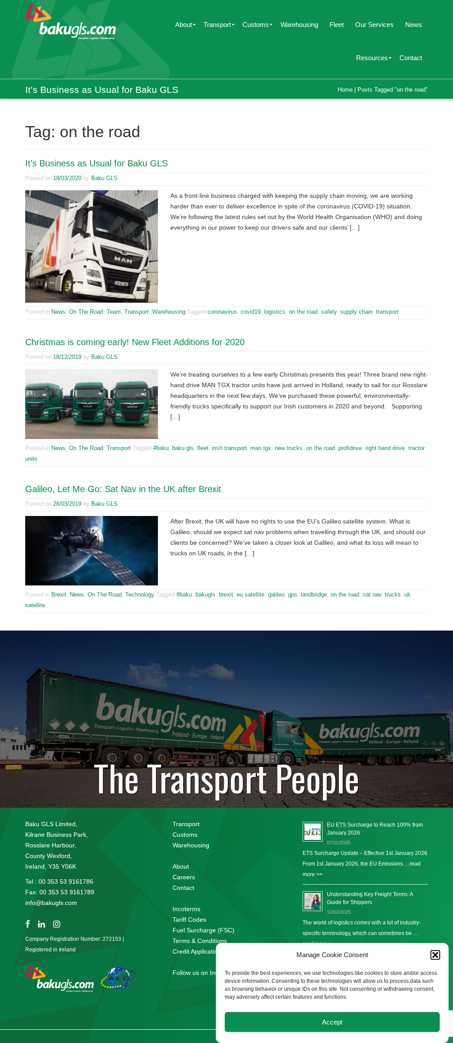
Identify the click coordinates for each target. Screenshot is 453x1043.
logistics (274, 311)
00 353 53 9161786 (65, 881)
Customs (185, 834)
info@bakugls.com (51, 902)
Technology (139, 594)
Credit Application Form (205, 951)
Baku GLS (104, 178)
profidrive (350, 448)
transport (387, 311)
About (181, 866)
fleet (202, 448)
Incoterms (186, 908)
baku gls (183, 448)
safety (329, 311)
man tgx (260, 448)
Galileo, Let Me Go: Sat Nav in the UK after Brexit (123, 489)
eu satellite (251, 594)
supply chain (356, 311)
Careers (184, 877)
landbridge (314, 594)
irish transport (229, 448)
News (58, 311)
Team (114, 311)
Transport (136, 311)
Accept (332, 1022)
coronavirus (222, 311)
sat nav (372, 594)
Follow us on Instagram (205, 972)
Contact (183, 887)
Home (345, 89)
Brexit (58, 594)
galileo (276, 594)
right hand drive (385, 448)
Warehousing (168, 311)
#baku (161, 448)
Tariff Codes (189, 919)
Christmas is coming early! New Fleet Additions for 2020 (135, 342)
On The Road (86, 311)
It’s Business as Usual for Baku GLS (96, 163)
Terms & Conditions (200, 940)
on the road (303, 311)
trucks (393, 594)
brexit (226, 594)
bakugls (205, 594)
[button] (435, 955)
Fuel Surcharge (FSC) (203, 930)
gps (292, 594)
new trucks (289, 448)
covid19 (251, 311)
